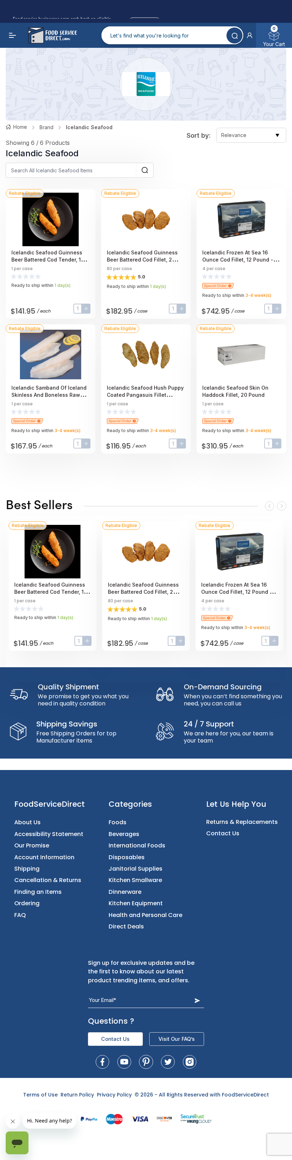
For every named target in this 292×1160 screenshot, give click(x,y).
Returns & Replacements (242, 822)
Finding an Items (38, 892)
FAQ (20, 915)
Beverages (124, 834)
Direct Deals (126, 926)
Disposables (127, 857)
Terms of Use (40, 1094)
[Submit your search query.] (234, 35)
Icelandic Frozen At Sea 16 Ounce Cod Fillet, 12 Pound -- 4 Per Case (241, 259)
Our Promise (31, 845)
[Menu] (13, 35)
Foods (117, 822)
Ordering (27, 903)
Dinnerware (125, 892)
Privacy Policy (114, 1094)
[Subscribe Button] (197, 1000)
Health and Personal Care (145, 915)
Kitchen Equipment (136, 903)
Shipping (27, 869)
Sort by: (199, 135)
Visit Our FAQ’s (176, 1039)
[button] (249, 35)
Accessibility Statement (48, 834)
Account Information (44, 857)
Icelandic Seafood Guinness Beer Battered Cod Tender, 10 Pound (47, 259)
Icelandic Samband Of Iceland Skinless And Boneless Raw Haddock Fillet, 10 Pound (49, 395)
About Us (27, 822)
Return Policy (77, 1094)
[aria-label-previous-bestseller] (269, 506)
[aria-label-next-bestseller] (281, 506)
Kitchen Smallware (135, 880)
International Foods (137, 845)
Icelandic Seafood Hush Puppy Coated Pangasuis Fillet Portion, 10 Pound (145, 395)
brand (46, 127)
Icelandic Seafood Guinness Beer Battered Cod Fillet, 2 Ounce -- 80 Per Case (142, 259)
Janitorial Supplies (135, 869)
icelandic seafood (89, 127)
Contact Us (222, 833)
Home (20, 127)
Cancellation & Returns (47, 880)
